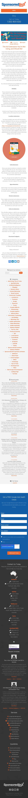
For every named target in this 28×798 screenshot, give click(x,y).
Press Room (9, 795)
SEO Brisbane (15, 754)
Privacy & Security (15, 331)
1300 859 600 (14, 21)
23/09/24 (19, 679)
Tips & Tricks (14, 363)
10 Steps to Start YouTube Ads (14, 420)
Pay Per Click (14, 329)
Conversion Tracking (15, 295)
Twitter (15, 345)
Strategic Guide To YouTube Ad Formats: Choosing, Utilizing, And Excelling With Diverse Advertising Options (14, 441)
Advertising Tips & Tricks (15, 281)
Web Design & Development (14, 369)
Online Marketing (14, 323)
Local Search (14, 335)
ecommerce (14, 297)
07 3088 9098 (15, 581)
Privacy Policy (8, 542)
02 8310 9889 (15, 594)
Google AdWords (14, 44)
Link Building (14, 317)
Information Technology (14, 315)
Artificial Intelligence (14, 285)
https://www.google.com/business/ (11, 126)
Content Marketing (15, 291)
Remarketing (14, 309)
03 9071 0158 (15, 606)
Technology (15, 361)
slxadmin (6, 42)
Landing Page (15, 371)
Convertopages (15, 357)
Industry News (15, 313)
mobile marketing (15, 325)
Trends (15, 305)
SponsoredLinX (21, 256)
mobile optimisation (14, 321)
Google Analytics (14, 311)
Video (14, 367)
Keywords (15, 303)
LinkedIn (15, 343)
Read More (14, 395)
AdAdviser (15, 353)
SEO (15, 333)
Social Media (14, 337)
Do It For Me (15, 731)
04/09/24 (23, 708)
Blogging (14, 287)
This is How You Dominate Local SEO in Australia (14, 383)
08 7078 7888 (15, 618)
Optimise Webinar (15, 327)
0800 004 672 (15, 630)
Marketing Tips (15, 319)
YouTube (14, 373)
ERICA (14, 359)
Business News (15, 289)
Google (23, 42)
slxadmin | (10, 679)
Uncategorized (15, 365)
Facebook (15, 299)
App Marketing (15, 283)
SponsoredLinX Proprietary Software (15, 351)
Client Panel (15, 355)
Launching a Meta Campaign (14, 461)
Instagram (15, 341)
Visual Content (15, 293)
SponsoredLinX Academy (15, 347)
